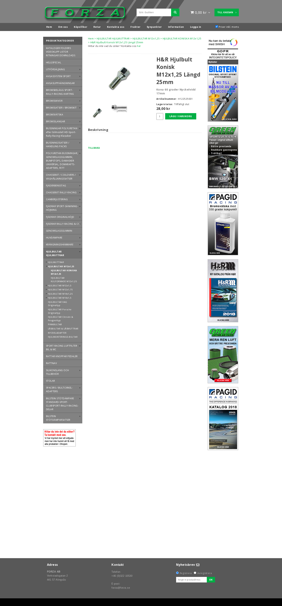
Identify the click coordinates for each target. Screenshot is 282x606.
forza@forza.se (120, 587)
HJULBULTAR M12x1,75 (60, 289)
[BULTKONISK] (119, 78)
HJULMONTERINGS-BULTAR (63, 336)
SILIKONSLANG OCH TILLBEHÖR (57, 372)
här (139, 46)
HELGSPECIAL (53, 62)
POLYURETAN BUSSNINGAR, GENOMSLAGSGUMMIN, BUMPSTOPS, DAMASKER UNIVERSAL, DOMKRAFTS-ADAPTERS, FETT (62, 161)
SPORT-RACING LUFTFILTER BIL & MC (61, 347)
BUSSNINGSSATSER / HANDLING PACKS (57, 144)
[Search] (175, 12)
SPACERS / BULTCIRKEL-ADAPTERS (59, 389)
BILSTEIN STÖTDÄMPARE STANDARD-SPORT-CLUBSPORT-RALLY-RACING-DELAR (62, 404)
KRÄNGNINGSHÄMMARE (59, 244)
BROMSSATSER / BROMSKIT (61, 107)
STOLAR (50, 380)
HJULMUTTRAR (56, 262)
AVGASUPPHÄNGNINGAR (60, 83)
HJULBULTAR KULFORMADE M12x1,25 (64, 279)
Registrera (186, 573)
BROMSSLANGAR (55, 121)
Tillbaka (94, 147)
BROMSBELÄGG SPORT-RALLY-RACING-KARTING (60, 91)
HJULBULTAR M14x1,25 (60, 293)
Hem (91, 38)
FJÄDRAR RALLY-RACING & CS (62, 223)
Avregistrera (204, 573)
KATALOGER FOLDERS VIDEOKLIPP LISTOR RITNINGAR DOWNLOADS (60, 52)
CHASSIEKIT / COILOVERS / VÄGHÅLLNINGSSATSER (61, 176)
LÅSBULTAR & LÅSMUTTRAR (63, 328)
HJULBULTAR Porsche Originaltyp (60, 311)
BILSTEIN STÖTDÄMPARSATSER (58, 418)
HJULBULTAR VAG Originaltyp (57, 304)
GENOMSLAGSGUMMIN (59, 230)
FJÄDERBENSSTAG (56, 185)
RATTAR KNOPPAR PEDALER (62, 356)
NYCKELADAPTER (57, 332)
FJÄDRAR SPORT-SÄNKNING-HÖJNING (62, 208)
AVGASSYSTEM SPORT (58, 76)
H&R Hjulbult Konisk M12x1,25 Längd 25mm (116, 42)
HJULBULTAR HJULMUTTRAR (55, 253)
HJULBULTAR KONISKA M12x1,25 (64, 272)
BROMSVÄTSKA (54, 114)
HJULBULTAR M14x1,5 (59, 297)
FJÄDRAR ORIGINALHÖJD (60, 217)
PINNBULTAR (55, 324)
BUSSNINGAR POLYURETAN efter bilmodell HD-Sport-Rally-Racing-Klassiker (61, 132)
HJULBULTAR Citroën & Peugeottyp (60, 318)
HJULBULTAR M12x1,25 (61, 266)
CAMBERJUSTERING (57, 199)
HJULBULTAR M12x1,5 (59, 285)
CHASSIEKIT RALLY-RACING (61, 192)
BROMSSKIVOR (54, 100)
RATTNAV (51, 363)
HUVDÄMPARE (54, 237)
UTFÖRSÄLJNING (55, 69)
